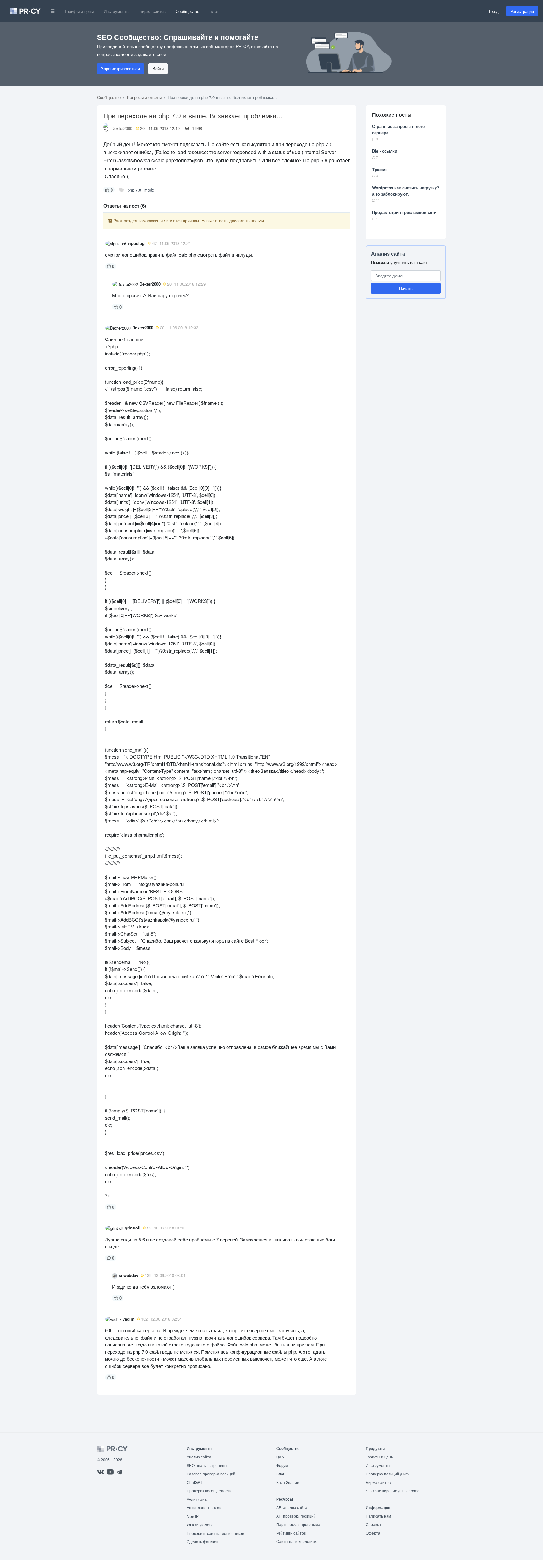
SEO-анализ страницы (207, 1465)
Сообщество (187, 11)
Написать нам (378, 1515)
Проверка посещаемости (209, 1490)
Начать (406, 288)
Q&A (280, 1456)
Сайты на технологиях (296, 1541)
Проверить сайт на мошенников (215, 1533)
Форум (282, 1465)
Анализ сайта (388, 253)
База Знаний (287, 1482)
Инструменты (116, 11)
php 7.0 (134, 190)
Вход (494, 11)
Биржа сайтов (152, 11)
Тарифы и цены (79, 11)
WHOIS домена (200, 1524)
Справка (373, 1524)
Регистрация (522, 11)
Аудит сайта (198, 1499)
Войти (158, 68)
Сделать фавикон (202, 1541)
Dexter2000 (122, 128)
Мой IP (193, 1516)
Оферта (373, 1532)
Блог (213, 11)
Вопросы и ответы (144, 97)
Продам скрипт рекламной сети (404, 212)
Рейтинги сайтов (291, 1532)
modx (149, 190)
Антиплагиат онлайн (205, 1507)
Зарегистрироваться (120, 68)
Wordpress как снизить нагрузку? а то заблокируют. (405, 191)
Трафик (379, 169)
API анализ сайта (291, 1507)
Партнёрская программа (298, 1524)
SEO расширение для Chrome (393, 1490)
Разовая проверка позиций (211, 1473)
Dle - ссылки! (385, 151)
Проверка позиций (387, 1473)
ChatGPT (194, 1482)
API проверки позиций (296, 1515)
